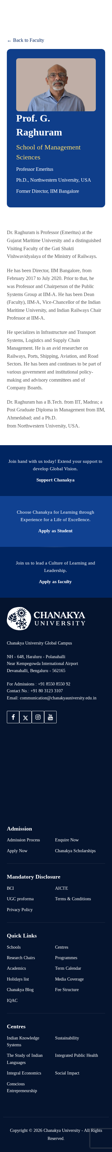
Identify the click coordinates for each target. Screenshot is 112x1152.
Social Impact (67, 1072)
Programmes (66, 957)
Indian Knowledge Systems (23, 1041)
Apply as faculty (55, 581)
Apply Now (17, 850)
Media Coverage (69, 979)
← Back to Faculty (25, 40)
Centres (61, 947)
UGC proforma (20, 898)
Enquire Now (67, 839)
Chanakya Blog (20, 989)
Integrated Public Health (76, 1055)
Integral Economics (24, 1072)
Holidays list (18, 979)
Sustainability (67, 1037)
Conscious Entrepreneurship (22, 1087)
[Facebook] (13, 717)
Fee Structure (67, 989)
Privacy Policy (20, 909)
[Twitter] (25, 717)
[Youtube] (50, 717)
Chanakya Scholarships (75, 850)
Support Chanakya (55, 479)
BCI (10, 888)
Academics (16, 968)
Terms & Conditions (73, 898)
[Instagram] (38, 717)
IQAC (12, 1000)
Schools (14, 947)
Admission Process (23, 839)
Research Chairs (21, 957)
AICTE (61, 888)
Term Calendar (68, 968)
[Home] (46, 618)
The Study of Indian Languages (25, 1059)
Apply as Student (55, 530)
